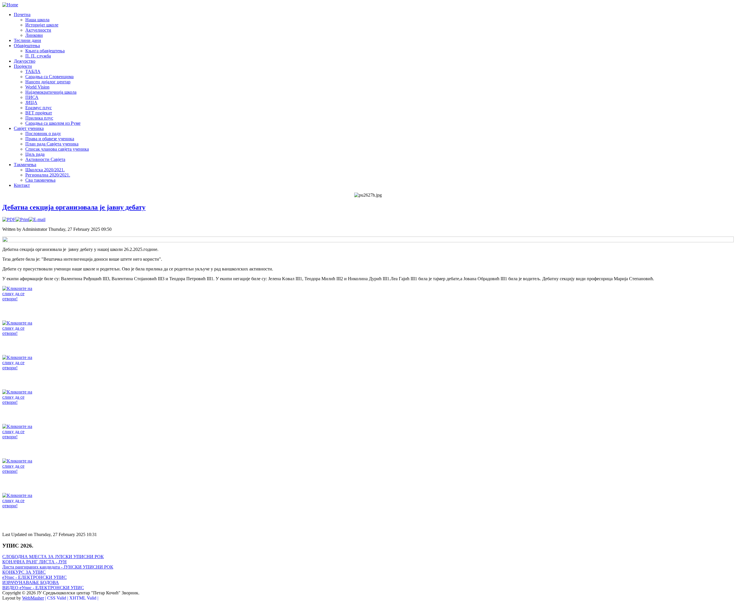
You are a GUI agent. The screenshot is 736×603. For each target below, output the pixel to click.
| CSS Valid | (56, 598)
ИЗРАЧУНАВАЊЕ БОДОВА (30, 582)
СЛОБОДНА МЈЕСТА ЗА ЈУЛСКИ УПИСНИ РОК (53, 556)
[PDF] (9, 219)
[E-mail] (37, 219)
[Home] (10, 4)
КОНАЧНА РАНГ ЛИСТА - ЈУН (34, 561)
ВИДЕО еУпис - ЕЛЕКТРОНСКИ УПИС (43, 587)
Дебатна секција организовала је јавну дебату (73, 207)
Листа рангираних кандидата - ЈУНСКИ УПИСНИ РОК (57, 566)
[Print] (22, 219)
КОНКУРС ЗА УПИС (24, 572)
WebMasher (33, 598)
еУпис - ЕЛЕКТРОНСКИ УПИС (34, 577)
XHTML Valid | (83, 598)
